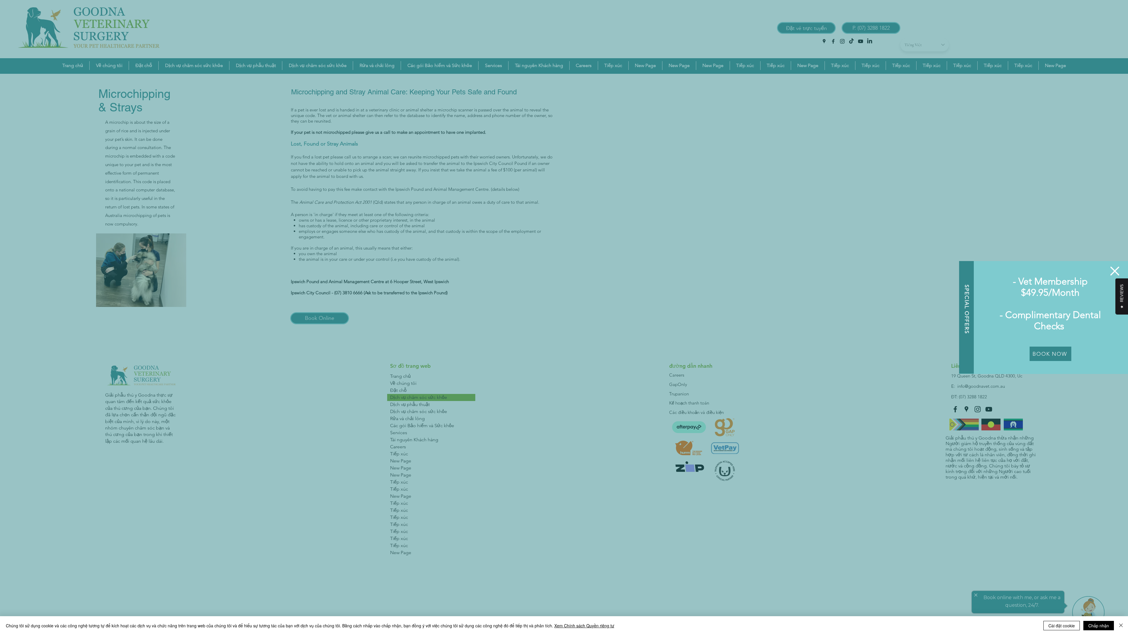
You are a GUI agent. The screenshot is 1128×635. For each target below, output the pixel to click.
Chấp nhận (1098, 626)
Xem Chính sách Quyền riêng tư (584, 626)
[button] (1114, 271)
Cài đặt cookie (1061, 626)
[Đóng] (1120, 625)
